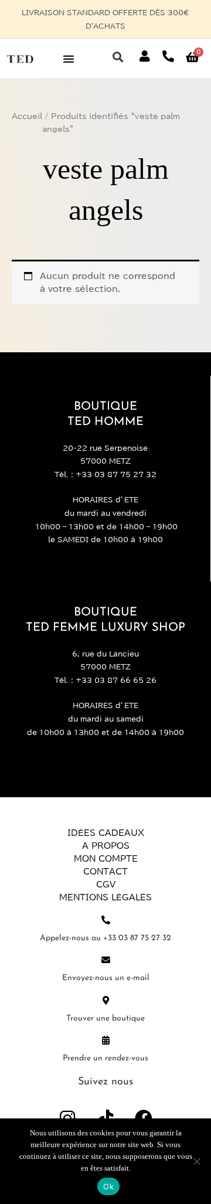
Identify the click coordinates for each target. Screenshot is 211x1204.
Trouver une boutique (105, 1005)
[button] (117, 43)
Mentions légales (105, 884)
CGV (105, 872)
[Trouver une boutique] (105, 986)
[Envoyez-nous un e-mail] (105, 947)
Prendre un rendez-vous (105, 1044)
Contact (105, 859)
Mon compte (106, 846)
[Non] (196, 1161)
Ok (108, 1186)
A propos (106, 833)
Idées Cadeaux (105, 820)
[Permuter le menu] (68, 45)
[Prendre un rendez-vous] (105, 1026)
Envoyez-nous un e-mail (105, 965)
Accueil (27, 103)
